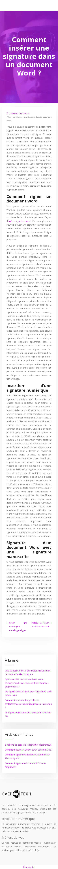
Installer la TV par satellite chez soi (40, 624)
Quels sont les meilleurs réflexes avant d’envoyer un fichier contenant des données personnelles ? (27, 683)
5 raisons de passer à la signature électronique (28, 744)
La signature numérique (20, 113)
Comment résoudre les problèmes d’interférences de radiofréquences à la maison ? (28, 704)
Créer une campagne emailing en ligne (18, 626)
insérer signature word (19, 221)
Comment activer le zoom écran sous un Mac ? (28, 749)
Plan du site (29, 867)
